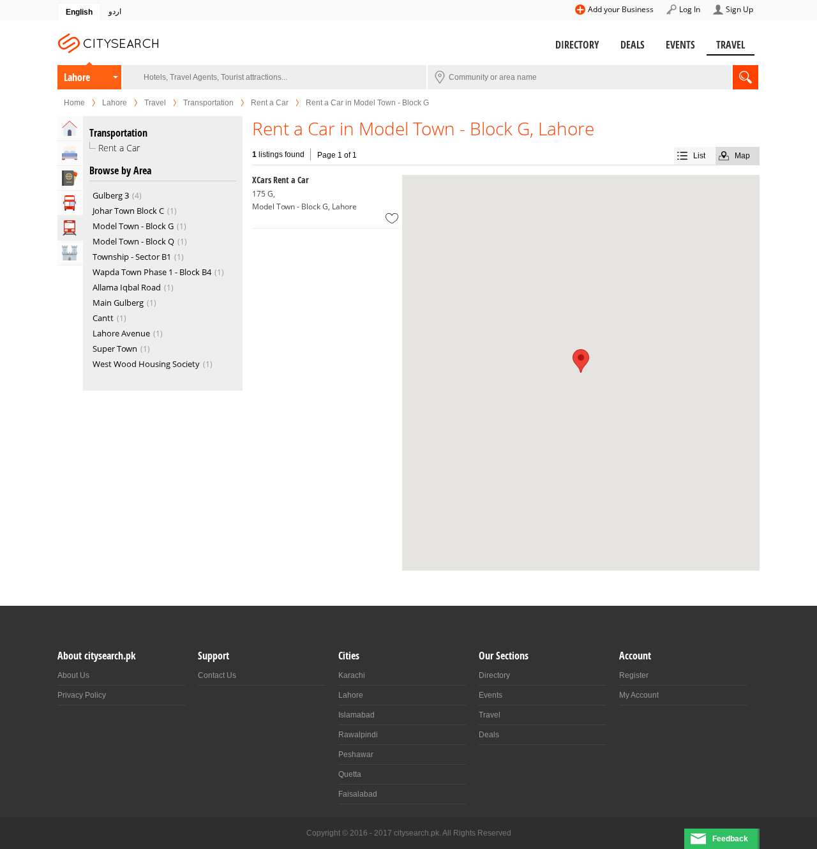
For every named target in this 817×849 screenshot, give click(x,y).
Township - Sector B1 (132, 256)
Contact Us (217, 675)
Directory (577, 45)
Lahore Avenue (121, 333)
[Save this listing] (392, 218)
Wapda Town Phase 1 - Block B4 (152, 272)
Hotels (70, 153)
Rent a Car (270, 102)
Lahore (77, 77)
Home (74, 102)
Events (680, 45)
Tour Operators (70, 203)
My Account (639, 695)
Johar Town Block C (128, 210)
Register (633, 675)
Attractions (70, 253)
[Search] (745, 77)
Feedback (730, 838)
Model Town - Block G (133, 226)
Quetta (349, 774)
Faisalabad (357, 794)
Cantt (103, 318)
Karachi (351, 675)
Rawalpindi (358, 734)
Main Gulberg (118, 302)
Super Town (115, 348)
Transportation (208, 102)
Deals (632, 45)
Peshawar (355, 754)
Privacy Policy (81, 695)
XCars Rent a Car (280, 180)
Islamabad (356, 714)
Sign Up (739, 9)
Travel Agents (70, 178)
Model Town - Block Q (133, 241)
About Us (73, 675)
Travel (730, 45)
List (699, 155)
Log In (689, 9)
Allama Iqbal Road (127, 287)
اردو (115, 11)
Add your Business (621, 9)
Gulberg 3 (111, 195)
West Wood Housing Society (146, 364)
